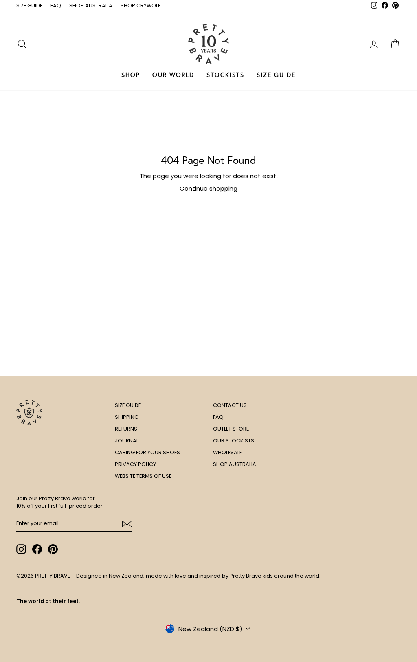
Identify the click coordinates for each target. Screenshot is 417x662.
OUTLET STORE (231, 428)
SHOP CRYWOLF (140, 5)
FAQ (55, 5)
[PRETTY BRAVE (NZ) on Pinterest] (53, 549)
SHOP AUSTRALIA (90, 5)
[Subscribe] (127, 524)
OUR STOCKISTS (233, 440)
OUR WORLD (173, 75)
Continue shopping (208, 188)
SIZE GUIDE (29, 5)
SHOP (130, 75)
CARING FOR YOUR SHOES (147, 452)
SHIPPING (126, 416)
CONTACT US (230, 405)
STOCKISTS (225, 75)
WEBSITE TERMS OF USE (143, 476)
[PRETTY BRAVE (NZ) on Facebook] (37, 549)
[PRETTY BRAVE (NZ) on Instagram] (21, 549)
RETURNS (126, 428)
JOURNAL (126, 440)
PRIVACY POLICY (135, 464)
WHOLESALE (227, 452)
